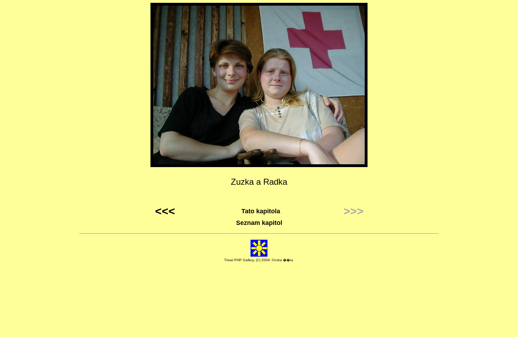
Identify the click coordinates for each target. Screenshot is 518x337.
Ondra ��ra (282, 260)
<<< (165, 211)
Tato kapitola (260, 211)
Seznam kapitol (259, 222)
